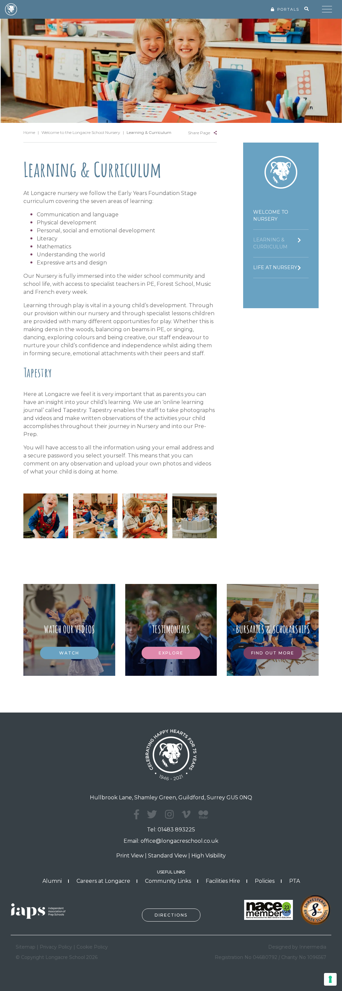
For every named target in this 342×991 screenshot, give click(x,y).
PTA (294, 881)
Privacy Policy (56, 947)
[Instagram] (169, 814)
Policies (265, 881)
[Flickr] (203, 818)
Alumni (52, 881)
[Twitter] (152, 814)
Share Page (199, 132)
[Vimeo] (186, 814)
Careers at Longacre (103, 881)
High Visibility (208, 855)
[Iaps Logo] (41, 910)
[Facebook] (136, 814)
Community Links (168, 881)
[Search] (306, 9)
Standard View (167, 855)
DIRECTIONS (171, 915)
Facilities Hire (223, 881)
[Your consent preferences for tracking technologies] (330, 979)
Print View (130, 855)
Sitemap (25, 947)
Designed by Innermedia (297, 947)
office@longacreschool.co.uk (179, 841)
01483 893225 (176, 829)
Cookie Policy (92, 947)
